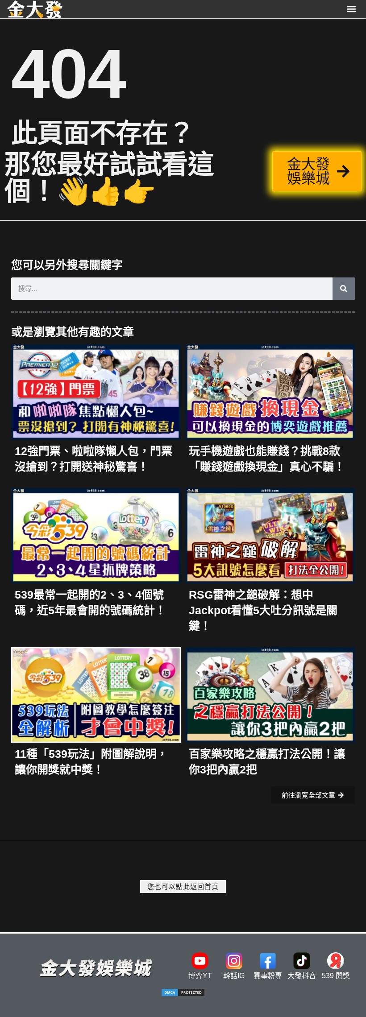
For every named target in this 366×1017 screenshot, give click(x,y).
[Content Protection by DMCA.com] (183, 994)
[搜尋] (344, 288)
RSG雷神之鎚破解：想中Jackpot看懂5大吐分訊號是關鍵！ (263, 610)
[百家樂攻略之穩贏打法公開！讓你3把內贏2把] (270, 694)
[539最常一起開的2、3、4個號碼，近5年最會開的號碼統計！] (96, 535)
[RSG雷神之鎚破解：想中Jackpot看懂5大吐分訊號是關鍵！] (270, 535)
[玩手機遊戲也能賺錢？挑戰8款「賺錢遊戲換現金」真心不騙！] (270, 391)
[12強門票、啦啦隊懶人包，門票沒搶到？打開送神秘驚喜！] (96, 391)
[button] (351, 9)
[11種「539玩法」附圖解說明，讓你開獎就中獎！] (96, 694)
